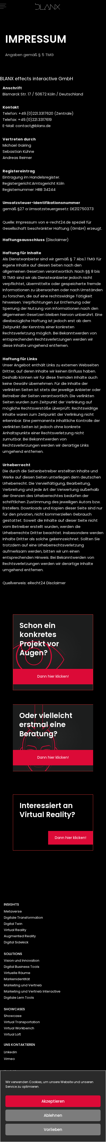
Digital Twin (13, 924)
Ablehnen (53, 1115)
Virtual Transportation (22, 1022)
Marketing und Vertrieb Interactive (32, 991)
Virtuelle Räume (17, 973)
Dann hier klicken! (53, 676)
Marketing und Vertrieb (23, 985)
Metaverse (13, 911)
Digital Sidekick (16, 942)
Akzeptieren (53, 1101)
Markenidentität (17, 979)
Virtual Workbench (19, 1028)
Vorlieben (53, 1129)
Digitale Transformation (23, 917)
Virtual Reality (15, 930)
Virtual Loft (12, 1034)
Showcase (13, 1016)
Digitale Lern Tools (19, 997)
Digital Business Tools (21, 966)
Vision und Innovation (21, 960)
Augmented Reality (20, 936)
